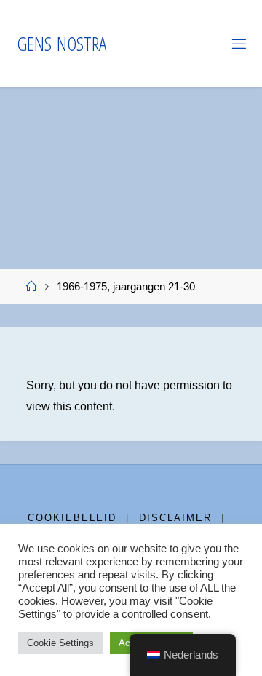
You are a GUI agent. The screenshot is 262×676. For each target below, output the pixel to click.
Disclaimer (175, 517)
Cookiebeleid (72, 517)
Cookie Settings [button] (60, 642)
